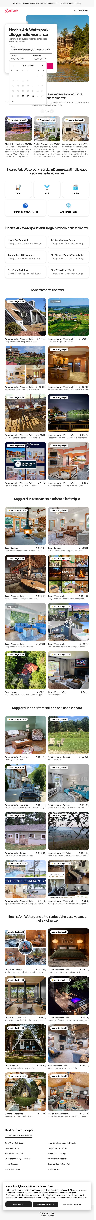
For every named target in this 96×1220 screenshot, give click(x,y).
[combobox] (31, 49)
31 (13, 101)
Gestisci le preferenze (72, 1204)
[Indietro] (42, 111)
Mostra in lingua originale (71, 3)
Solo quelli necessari (45, 1204)
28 (33, 96)
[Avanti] (52, 111)
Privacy (43, 1216)
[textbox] (20, 58)
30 (43, 96)
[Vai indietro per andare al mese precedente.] (13, 65)
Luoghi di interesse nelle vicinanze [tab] (18, 1135)
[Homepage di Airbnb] (11, 10)
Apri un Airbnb (81, 10)
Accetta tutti (18, 1204)
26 (23, 96)
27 (28, 96)
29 (38, 96)
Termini (51, 1216)
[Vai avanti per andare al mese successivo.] (42, 65)
